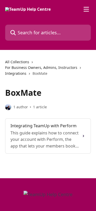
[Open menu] (86, 9)
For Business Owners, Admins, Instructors (41, 67)
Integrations (15, 73)
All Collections (17, 61)
